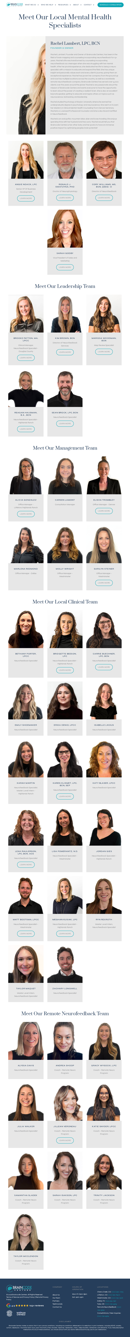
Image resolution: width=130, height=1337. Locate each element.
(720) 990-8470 (114, 1295)
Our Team (56, 1298)
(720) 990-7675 (117, 1292)
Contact (88, 5)
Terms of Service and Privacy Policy (20, 1297)
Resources (63, 5)
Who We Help (47, 5)
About (76, 5)
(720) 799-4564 (111, 1304)
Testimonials (57, 1304)
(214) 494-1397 (110, 1301)
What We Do (30, 5)
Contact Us (57, 1307)
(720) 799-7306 (117, 1298)
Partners (56, 1301)
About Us (56, 1295)
